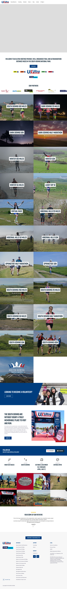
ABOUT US (8, 438)
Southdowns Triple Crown (21, 579)
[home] (5, 2)
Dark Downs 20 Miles (20, 573)
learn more (8, 396)
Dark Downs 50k (19, 575)
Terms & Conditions (53, 545)
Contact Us (35, 553)
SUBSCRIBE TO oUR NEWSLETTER (33, 538)
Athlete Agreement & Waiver (55, 551)
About (34, 547)
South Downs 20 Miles (20, 547)
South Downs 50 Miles (20, 549)
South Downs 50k (19, 555)
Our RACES (33, 66)
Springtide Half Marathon (21, 571)
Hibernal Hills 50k (19, 567)
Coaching (35, 545)
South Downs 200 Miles (20, 553)
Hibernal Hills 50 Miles (20, 565)
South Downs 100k (19, 557)
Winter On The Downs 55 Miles (22, 559)
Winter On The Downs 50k (21, 563)
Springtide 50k (19, 569)
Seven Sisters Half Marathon (21, 545)
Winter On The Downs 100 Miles (22, 561)
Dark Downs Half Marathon (21, 577)
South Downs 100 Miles (20, 551)
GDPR (51, 549)
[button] (13, 2)
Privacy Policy (52, 547)
